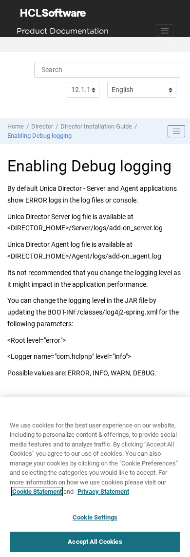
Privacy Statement (103, 491)
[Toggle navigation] (164, 30)
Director (42, 126)
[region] (95, 477)
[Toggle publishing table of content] (176, 131)
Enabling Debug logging (39, 135)
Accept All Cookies (95, 541)
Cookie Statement (37, 491)
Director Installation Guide (96, 126)
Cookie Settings (95, 517)
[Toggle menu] (174, 44)
